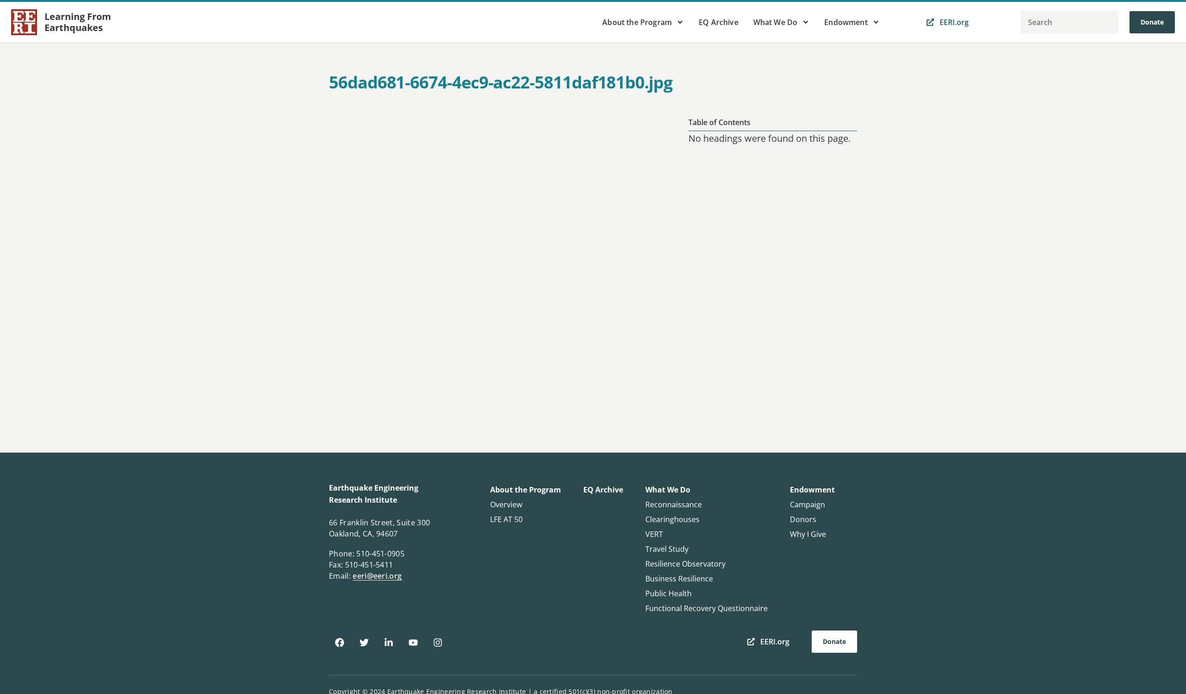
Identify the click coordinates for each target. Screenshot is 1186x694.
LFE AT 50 (506, 519)
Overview (506, 504)
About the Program (637, 22)
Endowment (845, 22)
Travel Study (666, 549)
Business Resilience (679, 579)
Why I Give (808, 534)
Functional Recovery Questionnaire (706, 608)
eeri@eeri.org (377, 576)
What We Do (775, 22)
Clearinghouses (672, 519)
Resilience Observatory (685, 564)
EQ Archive (718, 22)
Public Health (668, 593)
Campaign (807, 504)
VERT (654, 534)
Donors (803, 519)
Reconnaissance (673, 504)
